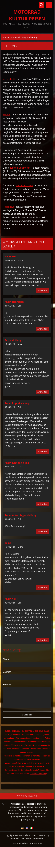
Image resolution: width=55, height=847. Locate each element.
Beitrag (7, 684)
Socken (6, 114)
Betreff (7, 671)
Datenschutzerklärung (38, 774)
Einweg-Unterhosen (20, 168)
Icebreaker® (9, 79)
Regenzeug (9, 207)
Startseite (7, 37)
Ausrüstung (20, 37)
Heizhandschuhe (24, 185)
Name (6, 659)
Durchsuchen (41, 5)
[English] (27, 828)
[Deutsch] (22, 828)
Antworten (42, 290)
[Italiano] (31, 828)
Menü (49, 5)
